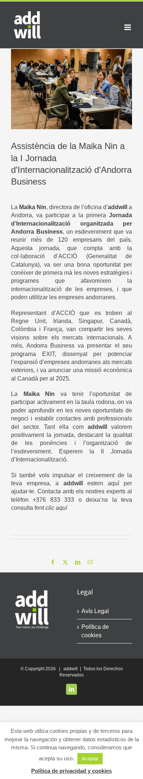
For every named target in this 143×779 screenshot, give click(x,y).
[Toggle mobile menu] (128, 27)
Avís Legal (95, 611)
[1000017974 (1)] (71, 88)
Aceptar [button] (90, 758)
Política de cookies (95, 631)
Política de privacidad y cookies (71, 771)
